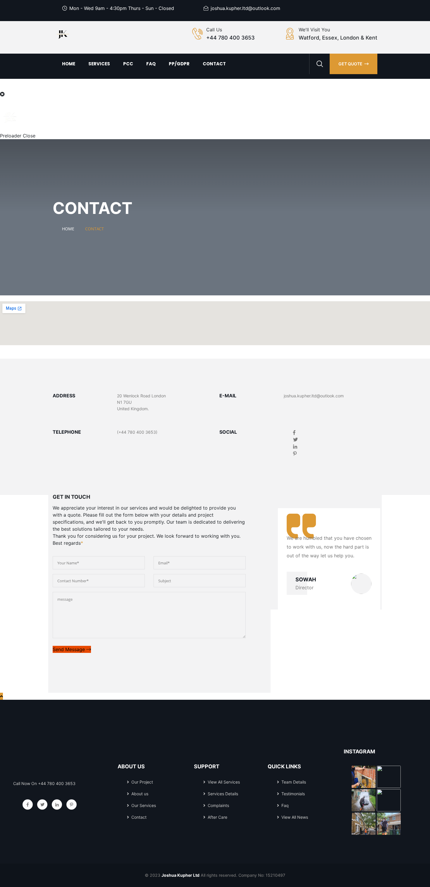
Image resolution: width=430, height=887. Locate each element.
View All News (294, 817)
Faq (151, 64)
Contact (214, 64)
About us (139, 793)
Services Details (223, 793)
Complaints (218, 805)
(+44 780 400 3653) (137, 432)
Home (68, 64)
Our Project (142, 781)
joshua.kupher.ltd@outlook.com (245, 8)
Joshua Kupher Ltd (180, 875)
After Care (217, 817)
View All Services (224, 781)
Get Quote (350, 63)
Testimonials (293, 793)
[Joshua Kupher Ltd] (63, 34)
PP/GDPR (179, 64)
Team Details (293, 781)
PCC (128, 64)
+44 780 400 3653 (230, 38)
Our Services (143, 805)
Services (99, 64)
